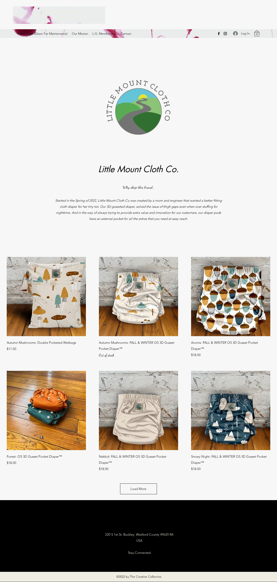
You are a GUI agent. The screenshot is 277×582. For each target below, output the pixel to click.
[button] (256, 33)
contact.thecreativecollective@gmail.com (139, 522)
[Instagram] (225, 33)
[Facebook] (219, 33)
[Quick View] (46, 296)
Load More (138, 489)
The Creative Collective (61, 12)
